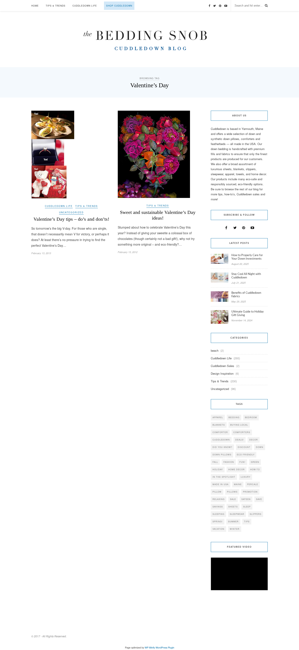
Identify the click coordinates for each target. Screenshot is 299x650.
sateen (246, 499)
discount (244, 447)
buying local (239, 424)
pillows (232, 491)
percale (252, 484)
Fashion (228, 462)
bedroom (251, 417)
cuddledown (221, 439)
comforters (241, 432)
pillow (217, 491)
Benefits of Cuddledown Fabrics (246, 295)
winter (234, 529)
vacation (218, 529)
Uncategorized (71, 212)
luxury (245, 476)
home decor (236, 469)
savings (218, 506)
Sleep (247, 506)
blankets (219, 424)
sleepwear (237, 514)
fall (215, 462)
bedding (234, 417)
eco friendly (246, 454)
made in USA (221, 484)
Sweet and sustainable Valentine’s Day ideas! (157, 215)
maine (238, 484)
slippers (255, 514)
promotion (250, 491)
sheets (233, 506)
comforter (220, 432)
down (259, 447)
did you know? (222, 447)
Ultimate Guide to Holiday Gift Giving (247, 313)
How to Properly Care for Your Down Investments (247, 257)
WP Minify (150, 647)
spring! (218, 521)
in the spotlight (224, 476)
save (259, 499)
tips (247, 521)
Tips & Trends (55, 5)
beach (214, 350)
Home (35, 5)
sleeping (218, 514)
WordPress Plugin (165, 647)
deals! (239, 439)
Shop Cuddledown (119, 5)
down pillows (222, 454)
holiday (218, 469)
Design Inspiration (222, 373)
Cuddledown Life (84, 5)
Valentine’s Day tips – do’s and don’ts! (71, 219)
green (255, 462)
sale (233, 499)
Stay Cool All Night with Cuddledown (246, 276)
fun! (242, 462)
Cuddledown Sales (222, 366)
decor (253, 439)
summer (233, 521)
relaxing (219, 499)
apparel (218, 417)
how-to (255, 469)
